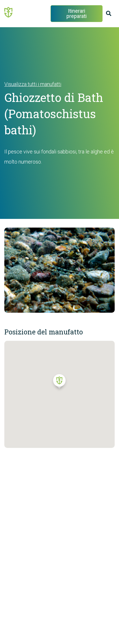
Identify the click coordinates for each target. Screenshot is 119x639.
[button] (59, 383)
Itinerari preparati (76, 13)
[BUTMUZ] (8, 12)
